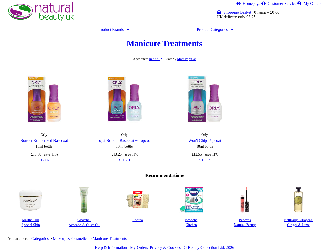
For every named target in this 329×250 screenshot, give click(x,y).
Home (250, 3)
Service (282, 3)
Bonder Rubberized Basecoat (44, 140)
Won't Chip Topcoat (204, 140)
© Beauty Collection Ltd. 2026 (209, 247)
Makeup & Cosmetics (70, 238)
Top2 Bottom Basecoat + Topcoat (124, 140)
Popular (186, 59)
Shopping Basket (236, 12)
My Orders (311, 3)
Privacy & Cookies (165, 247)
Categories (214, 29)
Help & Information (111, 247)
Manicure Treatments (164, 43)
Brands (112, 29)
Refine (154, 59)
